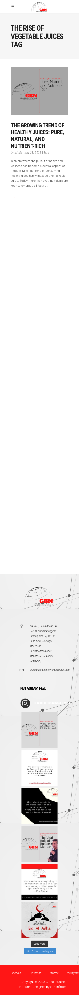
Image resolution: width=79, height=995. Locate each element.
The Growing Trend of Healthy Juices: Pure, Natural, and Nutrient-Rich (37, 135)
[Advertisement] (39, 398)
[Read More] (13, 197)
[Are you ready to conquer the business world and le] (39, 844)
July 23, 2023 (33, 152)
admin (18, 152)
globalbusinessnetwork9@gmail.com (50, 670)
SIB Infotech (59, 987)
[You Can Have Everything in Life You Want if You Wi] (39, 882)
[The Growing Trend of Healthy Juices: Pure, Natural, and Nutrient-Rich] (39, 91)
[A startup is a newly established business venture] (39, 730)
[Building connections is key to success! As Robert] (39, 806)
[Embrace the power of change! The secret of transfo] (39, 768)
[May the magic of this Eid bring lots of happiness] (39, 920)
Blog (46, 152)
